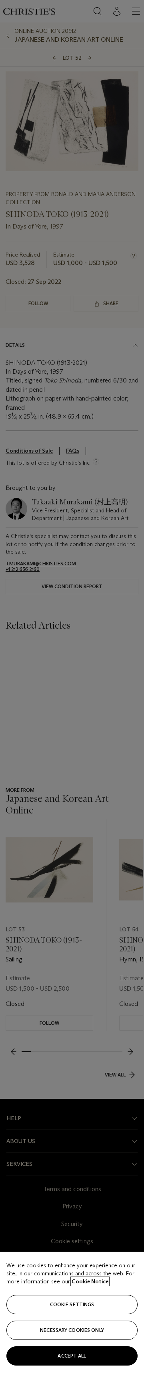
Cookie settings (72, 1304)
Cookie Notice (90, 1281)
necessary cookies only (72, 1330)
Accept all (72, 1356)
